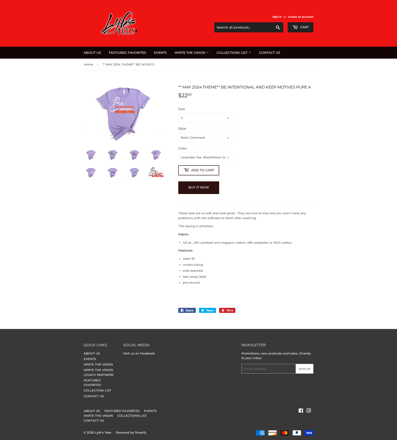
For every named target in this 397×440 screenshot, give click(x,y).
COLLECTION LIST (97, 390)
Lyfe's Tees (103, 432)
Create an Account (300, 16)
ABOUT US (92, 53)
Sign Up (304, 369)
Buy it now (198, 187)
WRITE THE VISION (190, 53)
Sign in (277, 16)
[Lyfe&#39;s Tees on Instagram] (308, 411)
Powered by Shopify (131, 432)
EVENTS (160, 53)
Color (182, 148)
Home (88, 64)
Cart (304, 27)
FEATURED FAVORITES (127, 53)
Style (182, 128)
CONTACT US (269, 53)
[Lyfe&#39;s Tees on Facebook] (300, 411)
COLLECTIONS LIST (232, 53)
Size (181, 109)
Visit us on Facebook (139, 353)
